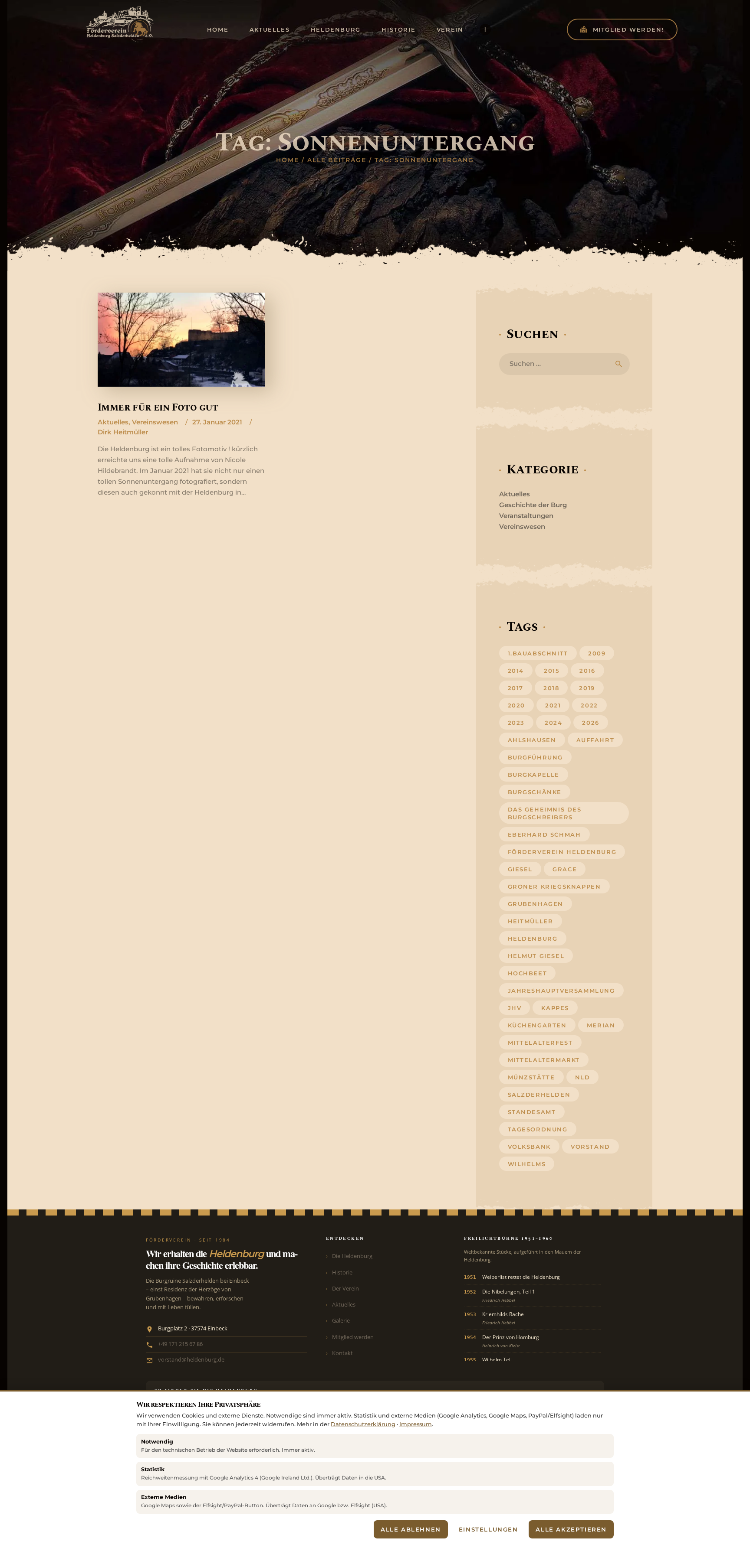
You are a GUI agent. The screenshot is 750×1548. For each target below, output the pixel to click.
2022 (589, 705)
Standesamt (532, 1111)
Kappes (555, 1007)
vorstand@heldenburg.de (191, 1359)
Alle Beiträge (336, 160)
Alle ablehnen (411, 1529)
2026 (590, 722)
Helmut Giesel (536, 955)
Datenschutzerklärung (363, 1424)
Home (287, 160)
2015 (551, 670)
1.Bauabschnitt (538, 653)
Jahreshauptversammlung (561, 990)
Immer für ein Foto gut (158, 407)
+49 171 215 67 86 (180, 1344)
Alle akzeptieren (571, 1529)
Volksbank (529, 1146)
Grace (565, 869)
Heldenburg (533, 938)
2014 (516, 670)
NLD (582, 1077)
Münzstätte (531, 1077)
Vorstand (590, 1146)
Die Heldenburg (352, 1256)
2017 (515, 687)
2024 (553, 722)
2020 (516, 705)
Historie (342, 1272)
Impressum (415, 1424)
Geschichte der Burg (533, 505)
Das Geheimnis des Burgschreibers (545, 813)
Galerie (341, 1320)
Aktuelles (113, 422)
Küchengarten (537, 1025)
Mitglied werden (353, 1337)
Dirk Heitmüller (123, 432)
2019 (587, 687)
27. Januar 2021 (217, 422)
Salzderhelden (539, 1094)
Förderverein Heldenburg (562, 851)
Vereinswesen (155, 422)
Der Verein (345, 1288)
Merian (601, 1025)
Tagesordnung (538, 1129)
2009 (596, 653)
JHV (515, 1007)
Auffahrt (595, 740)
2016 (587, 670)
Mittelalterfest (540, 1042)
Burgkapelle (534, 774)
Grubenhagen (536, 903)
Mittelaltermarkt (544, 1059)
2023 (516, 722)
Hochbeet (527, 973)
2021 (553, 705)
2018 (551, 687)
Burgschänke (535, 792)
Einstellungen (488, 1529)
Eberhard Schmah (544, 834)
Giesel (520, 869)
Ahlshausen (532, 740)
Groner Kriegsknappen (554, 886)
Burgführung (535, 757)
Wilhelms (527, 1163)
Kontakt (342, 1353)
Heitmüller (530, 921)
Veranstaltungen (526, 516)
